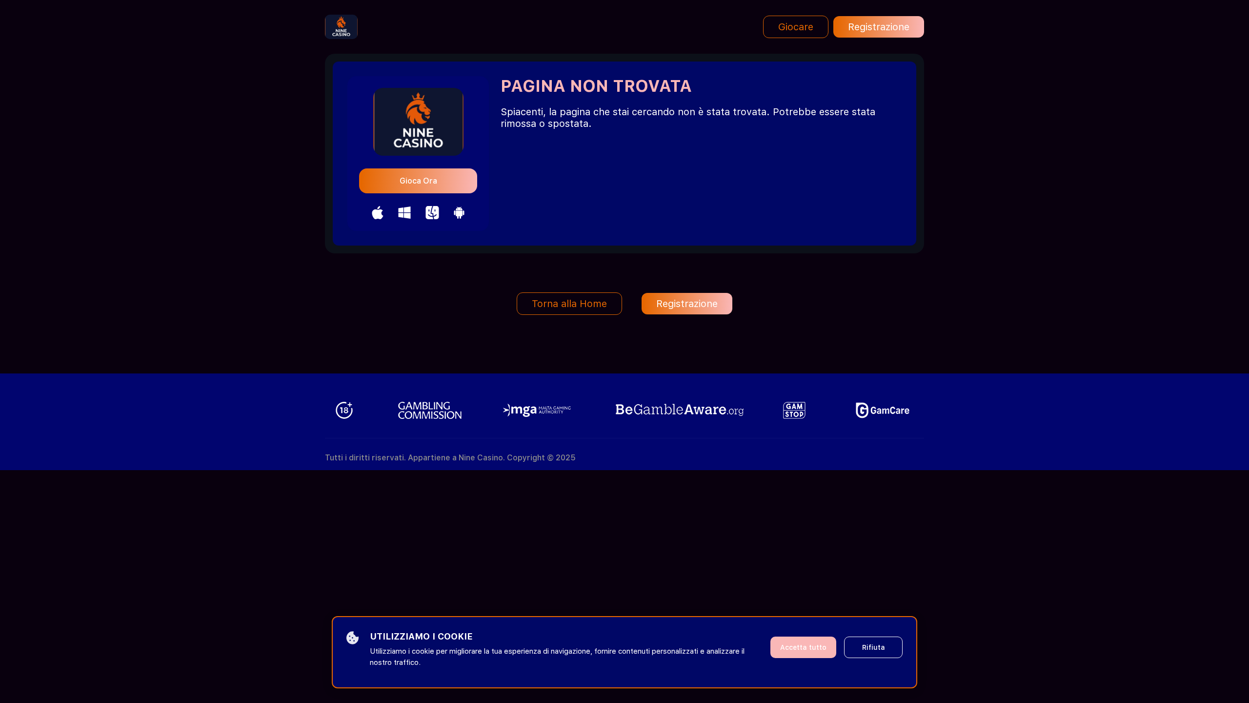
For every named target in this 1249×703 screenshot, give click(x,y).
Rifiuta (873, 647)
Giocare (795, 27)
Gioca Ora (418, 181)
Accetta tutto (803, 647)
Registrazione (878, 27)
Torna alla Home (569, 304)
